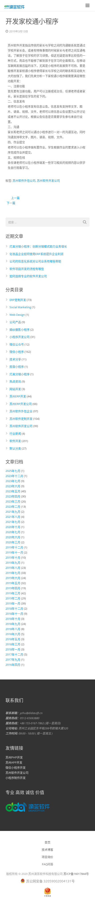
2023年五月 (13, 491)
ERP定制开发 (18, 300)
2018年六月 (13, 634)
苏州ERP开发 (18, 396)
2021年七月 (13, 522)
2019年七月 (13, 573)
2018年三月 (13, 644)
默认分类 (15, 448)
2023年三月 (13, 501)
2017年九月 (13, 660)
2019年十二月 (14, 547)
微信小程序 (17, 352)
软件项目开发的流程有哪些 (27, 269)
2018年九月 (13, 624)
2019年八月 (13, 568)
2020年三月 (13, 542)
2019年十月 (13, 557)
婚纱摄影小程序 (20, 330)
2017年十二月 (14, 654)
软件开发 (15, 441)
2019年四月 (13, 588)
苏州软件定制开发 (21, 419)
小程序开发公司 (20, 337)
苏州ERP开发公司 (21, 404)
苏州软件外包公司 (24, 181)
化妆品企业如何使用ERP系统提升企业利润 (36, 254)
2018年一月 (13, 649)
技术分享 (15, 359)
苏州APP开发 (14, 762)
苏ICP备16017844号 (76, 874)
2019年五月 (13, 583)
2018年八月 (13, 629)
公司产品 (15, 322)
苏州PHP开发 (14, 757)
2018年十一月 (14, 614)
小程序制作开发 (16, 778)
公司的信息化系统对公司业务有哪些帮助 (35, 261)
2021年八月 (13, 517)
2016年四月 (13, 665)
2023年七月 (13, 481)
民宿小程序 (17, 367)
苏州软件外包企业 (21, 411)
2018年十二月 (14, 609)
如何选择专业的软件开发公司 (28, 276)
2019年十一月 (14, 552)
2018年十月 (13, 619)
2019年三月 (13, 593)
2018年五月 (13, 639)
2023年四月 (13, 496)
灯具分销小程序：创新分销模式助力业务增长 (38, 246)
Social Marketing (20, 307)
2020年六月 (13, 537)
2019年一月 (13, 603)
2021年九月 (13, 512)
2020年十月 (13, 527)
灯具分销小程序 (20, 374)
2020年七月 (13, 532)
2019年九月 (13, 563)
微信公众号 (17, 344)
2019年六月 (13, 578)
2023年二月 (13, 506)
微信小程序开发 (16, 768)
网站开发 (15, 389)
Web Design (17, 315)
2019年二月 (13, 598)
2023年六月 (13, 486)
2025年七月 (13, 471)
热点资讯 (15, 381)
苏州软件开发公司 (48, 181)
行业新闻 (15, 434)
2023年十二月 (14, 476)
